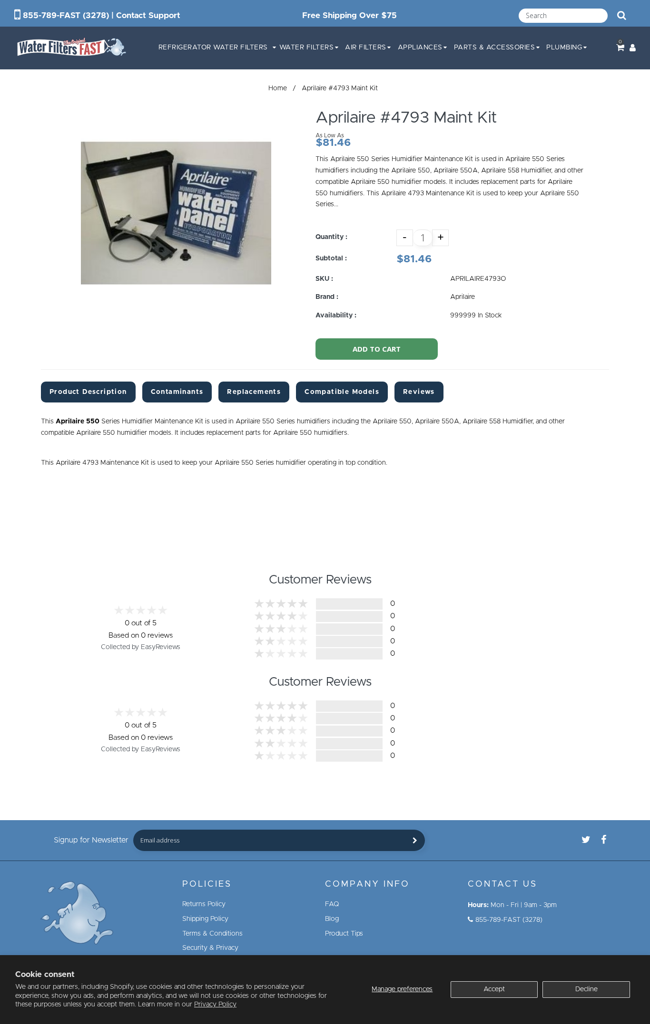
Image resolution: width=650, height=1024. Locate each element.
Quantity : (331, 237)
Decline (586, 989)
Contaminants (177, 392)
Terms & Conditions (212, 933)
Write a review (504, 624)
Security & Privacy (210, 948)
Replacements (254, 392)
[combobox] (563, 16)
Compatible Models (342, 392)
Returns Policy (204, 904)
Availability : (335, 315)
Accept (494, 989)
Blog (332, 919)
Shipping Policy (205, 919)
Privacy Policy (215, 1004)
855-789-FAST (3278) (66, 15)
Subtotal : (331, 258)
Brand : (326, 297)
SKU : (324, 279)
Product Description (88, 392)
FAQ (332, 904)
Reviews (419, 392)
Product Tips (344, 933)
